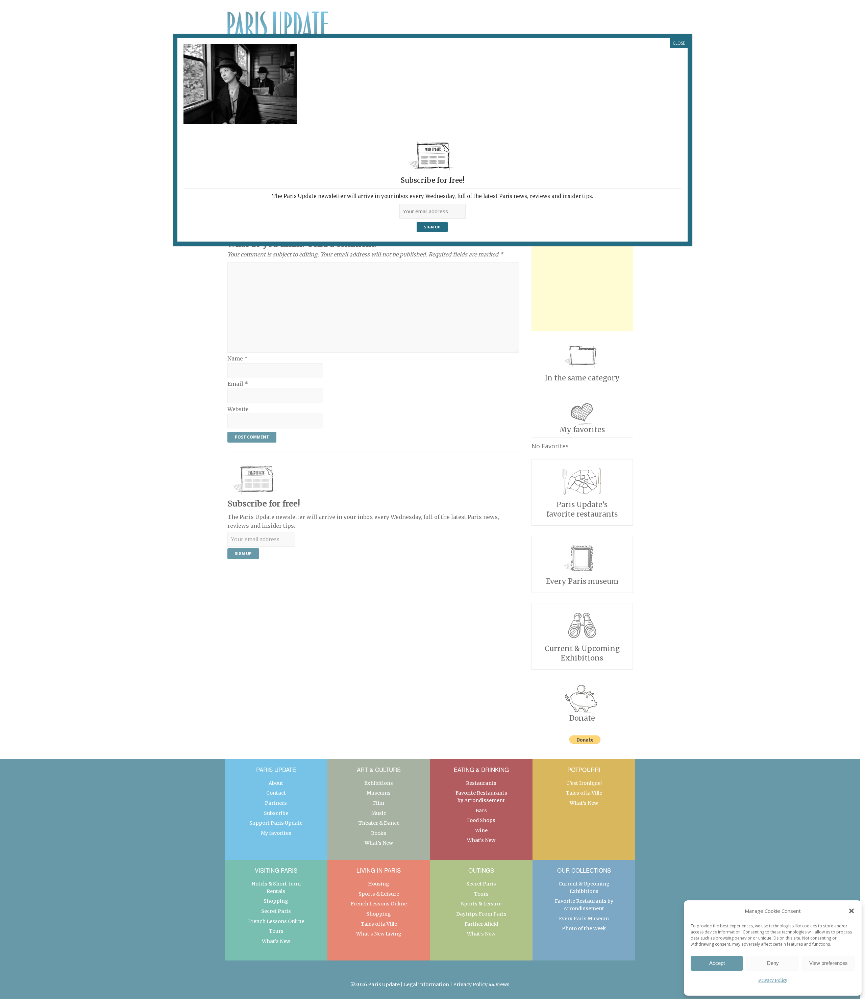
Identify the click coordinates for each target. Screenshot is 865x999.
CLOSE (679, 43)
